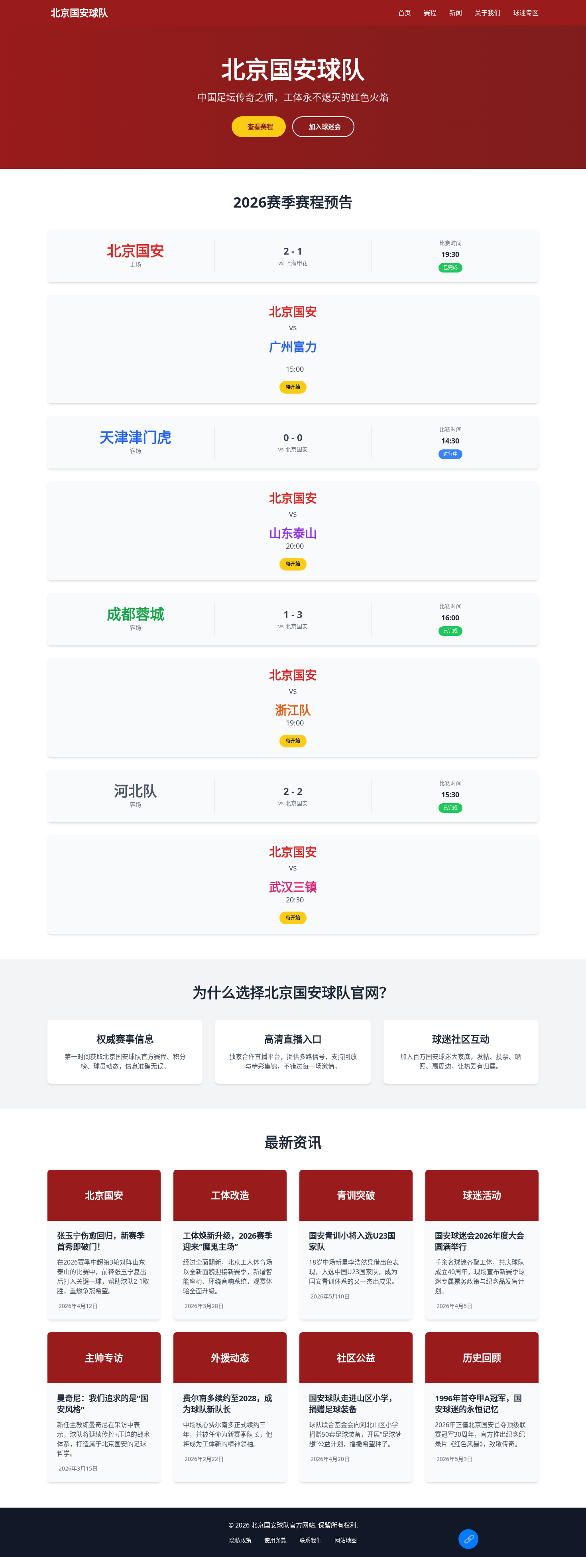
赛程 (430, 12)
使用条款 (275, 1540)
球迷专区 (526, 12)
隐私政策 (240, 1540)
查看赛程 (260, 126)
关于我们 (487, 12)
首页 (404, 12)
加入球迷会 (325, 126)
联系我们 (310, 1540)
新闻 (455, 12)
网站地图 (345, 1540)
